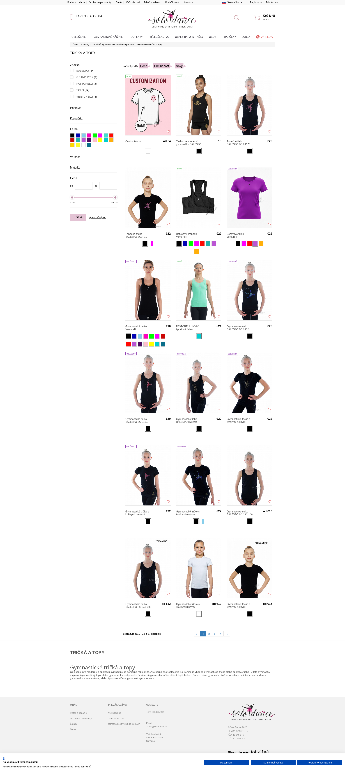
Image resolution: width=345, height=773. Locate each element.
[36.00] (115, 197)
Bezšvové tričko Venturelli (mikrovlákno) (236, 235)
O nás (119, 2)
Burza (246, 36)
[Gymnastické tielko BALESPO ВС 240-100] (249, 475)
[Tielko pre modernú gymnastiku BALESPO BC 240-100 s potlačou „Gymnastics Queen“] (198, 105)
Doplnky (137, 36)
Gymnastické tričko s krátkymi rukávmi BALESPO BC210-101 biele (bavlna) (188, 605)
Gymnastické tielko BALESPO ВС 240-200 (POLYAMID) (138, 605)
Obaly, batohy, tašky (189, 36)
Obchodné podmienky (100, 2)
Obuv (213, 36)
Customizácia (133, 141)
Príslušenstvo (158, 36)
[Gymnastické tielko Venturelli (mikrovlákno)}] (148, 290)
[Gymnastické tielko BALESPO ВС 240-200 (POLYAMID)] (148, 567)
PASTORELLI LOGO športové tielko (187, 328)
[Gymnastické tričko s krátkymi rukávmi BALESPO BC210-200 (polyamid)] (249, 567)
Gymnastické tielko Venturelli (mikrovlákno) (136, 328)
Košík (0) (269, 15)
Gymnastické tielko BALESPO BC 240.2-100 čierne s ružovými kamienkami (137, 420)
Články (73, 724)
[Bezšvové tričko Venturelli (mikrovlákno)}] (249, 197)
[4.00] (72, 197)
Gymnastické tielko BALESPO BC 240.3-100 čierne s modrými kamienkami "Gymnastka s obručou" (239, 328)
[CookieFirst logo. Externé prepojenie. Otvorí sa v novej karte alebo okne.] (4, 758)
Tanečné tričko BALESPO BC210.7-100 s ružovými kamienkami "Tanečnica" (136, 235)
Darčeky (230, 36)
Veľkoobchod (133, 2)
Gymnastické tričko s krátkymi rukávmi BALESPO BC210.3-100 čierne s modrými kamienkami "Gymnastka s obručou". (188, 513)
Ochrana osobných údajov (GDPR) (125, 724)
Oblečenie (79, 36)
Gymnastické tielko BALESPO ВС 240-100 (240, 513)
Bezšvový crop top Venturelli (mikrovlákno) (186, 235)
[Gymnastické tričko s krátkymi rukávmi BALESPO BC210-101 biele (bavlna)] (198, 567)
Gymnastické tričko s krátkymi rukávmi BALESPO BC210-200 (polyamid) (239, 605)
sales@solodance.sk (157, 726)
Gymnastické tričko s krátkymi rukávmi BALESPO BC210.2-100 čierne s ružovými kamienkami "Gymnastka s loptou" (137, 513)
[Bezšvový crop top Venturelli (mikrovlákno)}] (198, 197)
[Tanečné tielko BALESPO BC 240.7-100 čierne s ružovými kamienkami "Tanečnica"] (249, 105)
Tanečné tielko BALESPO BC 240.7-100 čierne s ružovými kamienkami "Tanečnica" (239, 143)
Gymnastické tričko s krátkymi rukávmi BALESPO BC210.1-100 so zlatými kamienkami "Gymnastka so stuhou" (238, 420)
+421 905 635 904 (89, 16)
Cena (143, 66)
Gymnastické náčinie (108, 36)
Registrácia (256, 2)
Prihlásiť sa (272, 2)
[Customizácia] (148, 105)
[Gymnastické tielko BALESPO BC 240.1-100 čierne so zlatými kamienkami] (198, 382)
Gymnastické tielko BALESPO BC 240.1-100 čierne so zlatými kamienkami (188, 420)
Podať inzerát (172, 2)
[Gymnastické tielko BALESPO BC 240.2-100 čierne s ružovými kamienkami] (148, 382)
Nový (179, 66)
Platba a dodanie (76, 2)
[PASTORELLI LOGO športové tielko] (198, 290)
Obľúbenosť (161, 66)
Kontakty (188, 2)
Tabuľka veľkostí (152, 2)
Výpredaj (267, 36)
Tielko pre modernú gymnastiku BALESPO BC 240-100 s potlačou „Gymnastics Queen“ (189, 143)
